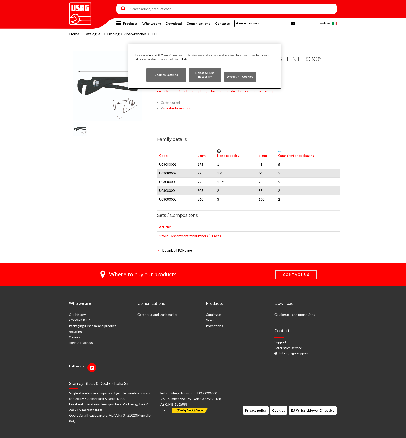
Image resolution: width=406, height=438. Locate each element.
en (159, 91)
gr (206, 91)
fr (180, 91)
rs (260, 91)
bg (253, 91)
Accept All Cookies (240, 76)
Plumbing (112, 34)
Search (123, 9)
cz (246, 91)
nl (185, 91)
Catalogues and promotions (294, 315)
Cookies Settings (166, 74)
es (173, 91)
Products (130, 23)
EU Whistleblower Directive (312, 410)
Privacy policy (255, 410)
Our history (77, 315)
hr (240, 91)
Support (280, 342)
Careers (75, 337)
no (192, 91)
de (233, 91)
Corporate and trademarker (157, 315)
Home (74, 34)
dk (166, 91)
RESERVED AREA (249, 23)
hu (213, 91)
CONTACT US (296, 275)
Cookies (278, 410)
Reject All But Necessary (204, 75)
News (210, 320)
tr (220, 91)
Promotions (214, 326)
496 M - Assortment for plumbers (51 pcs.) (190, 236)
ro (266, 91)
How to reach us (81, 343)
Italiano (325, 23)
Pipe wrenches (135, 34)
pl (273, 91)
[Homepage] (80, 12)
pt (199, 91)
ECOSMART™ (79, 320)
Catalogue (92, 34)
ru (226, 91)
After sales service (288, 348)
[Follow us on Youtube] (93, 368)
